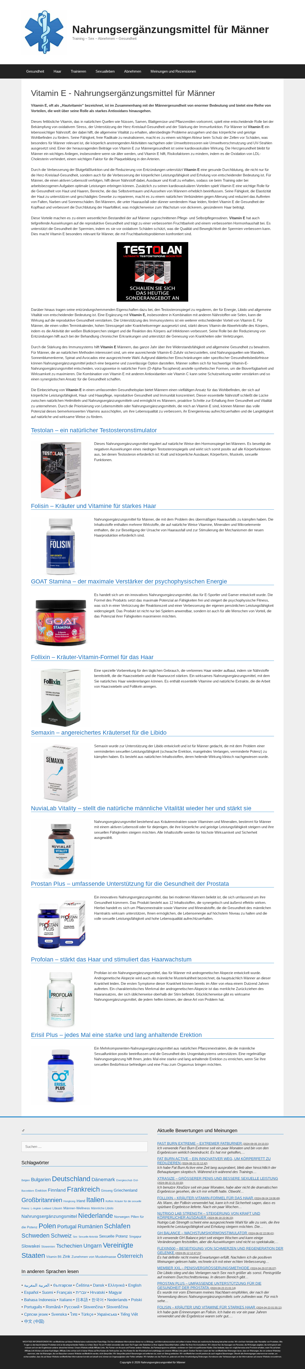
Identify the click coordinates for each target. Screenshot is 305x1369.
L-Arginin (36, 1208)
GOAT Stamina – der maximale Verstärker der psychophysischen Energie (129, 581)
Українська (107, 1314)
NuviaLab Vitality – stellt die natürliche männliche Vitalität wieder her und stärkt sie (141, 808)
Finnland (57, 1190)
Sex (75, 1236)
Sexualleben (105, 71)
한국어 (98, 1300)
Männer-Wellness (76, 1208)
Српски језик (36, 1314)
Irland (80, 1201)
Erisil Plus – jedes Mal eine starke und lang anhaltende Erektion (116, 1034)
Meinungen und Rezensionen (173, 71)
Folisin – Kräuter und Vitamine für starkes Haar (93, 506)
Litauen (57, 1208)
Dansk (98, 1285)
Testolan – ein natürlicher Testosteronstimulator (94, 430)
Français (64, 1292)
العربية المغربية (37, 1285)
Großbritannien (41, 1200)
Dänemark (103, 1179)
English (134, 1285)
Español (31, 1292)
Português (33, 1307)
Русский (72, 1307)
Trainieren (78, 71)
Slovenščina (117, 1307)
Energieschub (124, 1180)
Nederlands (117, 1300)
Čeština (82, 1285)
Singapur (135, 1236)
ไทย (73, 1314)
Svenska (59, 1314)
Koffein (109, 1201)
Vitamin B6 (53, 1257)
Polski (136, 1300)
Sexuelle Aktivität (88, 1236)
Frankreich (83, 1189)
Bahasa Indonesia (40, 1300)
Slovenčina (93, 1307)
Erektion (41, 1190)
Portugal (66, 1227)
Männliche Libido (102, 1208)
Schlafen (117, 1226)
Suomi (47, 1292)
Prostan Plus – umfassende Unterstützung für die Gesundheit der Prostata (130, 883)
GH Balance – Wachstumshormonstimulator (202, 1233)
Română (53, 1307)
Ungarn (92, 1246)
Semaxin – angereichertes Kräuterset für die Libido (99, 732)
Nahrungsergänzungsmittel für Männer (170, 29)
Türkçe (87, 1314)
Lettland (46, 1208)
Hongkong (69, 1201)
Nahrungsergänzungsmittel (49, 1216)
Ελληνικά (116, 1285)
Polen (47, 1226)
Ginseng (106, 1190)
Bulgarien (41, 1179)
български (62, 1285)
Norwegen (122, 1217)
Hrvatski (97, 1292)
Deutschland (71, 1179)
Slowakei (30, 1246)
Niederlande (95, 1215)
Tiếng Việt (129, 1314)
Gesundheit (35, 71)
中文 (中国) (34, 1321)
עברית (81, 1292)
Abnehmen (132, 71)
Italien (95, 1200)
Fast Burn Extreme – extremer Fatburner (199, 1143)
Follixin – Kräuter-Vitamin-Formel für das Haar (92, 657)
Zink (66, 1256)
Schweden (35, 1235)
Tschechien (69, 1246)
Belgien (25, 1180)
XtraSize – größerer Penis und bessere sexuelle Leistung (217, 1178)
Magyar (115, 1292)
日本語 (82, 1300)
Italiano (65, 1300)
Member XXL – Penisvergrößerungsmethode (203, 1268)
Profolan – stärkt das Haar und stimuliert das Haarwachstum (111, 959)
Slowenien (48, 1246)
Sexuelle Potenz (113, 1236)
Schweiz (61, 1236)
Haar (57, 71)
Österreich (130, 1256)
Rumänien (90, 1226)
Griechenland (125, 1190)
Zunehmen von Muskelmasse (93, 1257)
